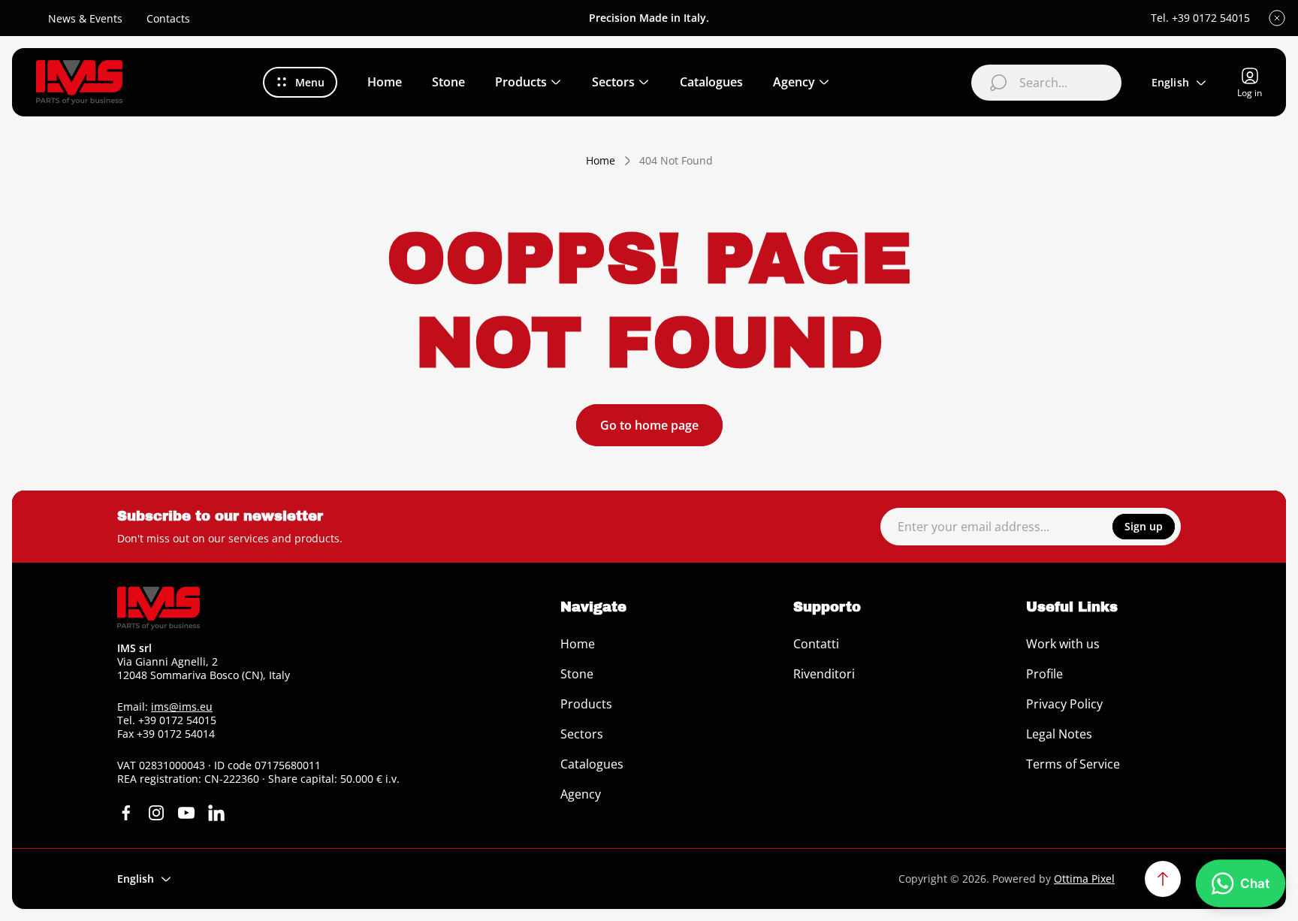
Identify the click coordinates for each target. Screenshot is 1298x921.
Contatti (816, 644)
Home (600, 161)
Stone (576, 674)
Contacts (168, 18)
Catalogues (591, 764)
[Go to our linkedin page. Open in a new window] (216, 813)
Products (586, 704)
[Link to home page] (158, 608)
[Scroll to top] (1163, 879)
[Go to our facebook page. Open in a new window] (126, 813)
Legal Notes (1059, 734)
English (1170, 82)
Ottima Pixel (1084, 878)
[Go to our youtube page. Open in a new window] (186, 813)
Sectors (581, 734)
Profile (1044, 674)
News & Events (85, 18)
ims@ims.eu (182, 706)
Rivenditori (824, 674)
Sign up (1143, 526)
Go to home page (649, 425)
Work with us (1063, 644)
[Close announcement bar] (1277, 18)
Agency (580, 794)
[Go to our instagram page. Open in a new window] (156, 813)
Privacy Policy (1064, 704)
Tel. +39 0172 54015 (1200, 18)
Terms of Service (1073, 764)
